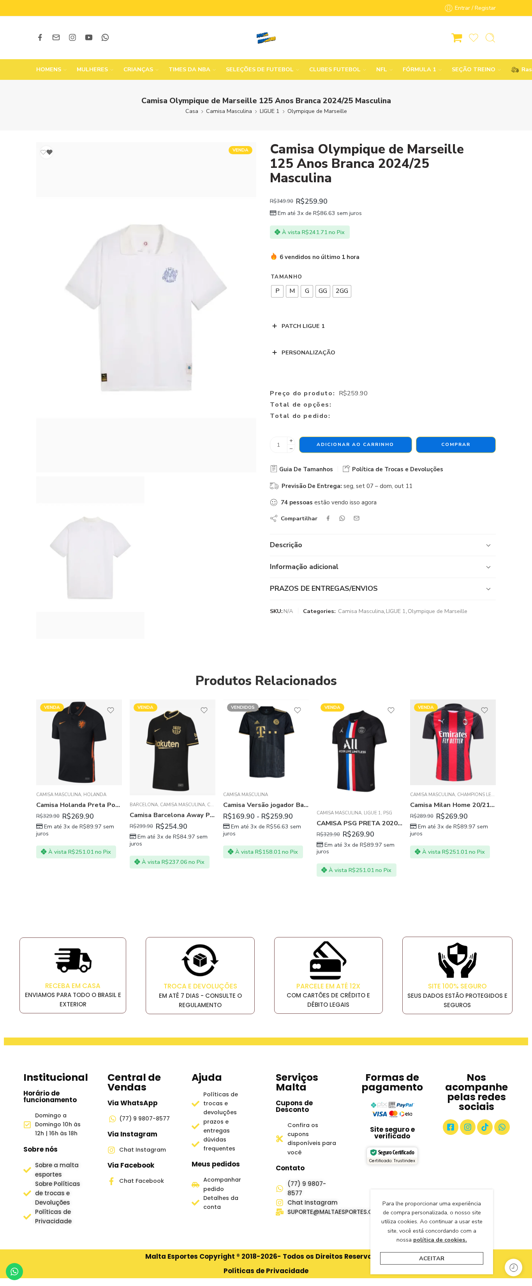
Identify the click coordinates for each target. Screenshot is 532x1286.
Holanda (94, 794)
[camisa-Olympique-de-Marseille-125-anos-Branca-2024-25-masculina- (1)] (90, 557)
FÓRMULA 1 (419, 69)
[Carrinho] (456, 37)
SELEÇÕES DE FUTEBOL (260, 69)
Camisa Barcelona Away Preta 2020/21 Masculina (172, 814)
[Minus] (291, 449)
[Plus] (291, 441)
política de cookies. (440, 1240)
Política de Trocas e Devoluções (397, 469)
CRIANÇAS (138, 69)
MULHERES (92, 69)
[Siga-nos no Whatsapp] (105, 37)
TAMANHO (286, 276)
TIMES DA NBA (189, 69)
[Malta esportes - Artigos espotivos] (266, 38)
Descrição (286, 545)
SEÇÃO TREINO (473, 69)
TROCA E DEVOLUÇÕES (200, 986)
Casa (191, 111)
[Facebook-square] (450, 1127)
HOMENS (48, 69)
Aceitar (431, 1258)
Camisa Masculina (229, 111)
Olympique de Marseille (317, 111)
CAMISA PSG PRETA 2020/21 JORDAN (359, 823)
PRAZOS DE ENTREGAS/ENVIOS (324, 588)
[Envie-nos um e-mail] (56, 37)
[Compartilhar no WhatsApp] (342, 518)
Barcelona (144, 805)
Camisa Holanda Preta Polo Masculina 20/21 (79, 804)
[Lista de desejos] (46, 152)
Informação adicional (304, 566)
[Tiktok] (485, 1127)
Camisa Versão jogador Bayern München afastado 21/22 (266, 804)
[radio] (277, 291)
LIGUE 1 (270, 111)
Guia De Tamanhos (305, 469)
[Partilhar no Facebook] (328, 518)
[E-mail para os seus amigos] (356, 518)
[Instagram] (468, 1127)
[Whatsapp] (502, 1127)
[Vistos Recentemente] (513, 1267)
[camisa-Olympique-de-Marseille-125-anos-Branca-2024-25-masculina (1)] (146, 307)
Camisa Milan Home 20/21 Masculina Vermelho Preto (453, 804)
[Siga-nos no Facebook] (40, 37)
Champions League (480, 794)
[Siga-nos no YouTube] (89, 37)
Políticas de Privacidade (266, 1270)
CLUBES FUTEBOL (335, 69)
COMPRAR (455, 444)
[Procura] (490, 37)
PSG (387, 813)
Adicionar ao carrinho (355, 444)
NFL (381, 69)
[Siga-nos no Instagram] (72, 37)
